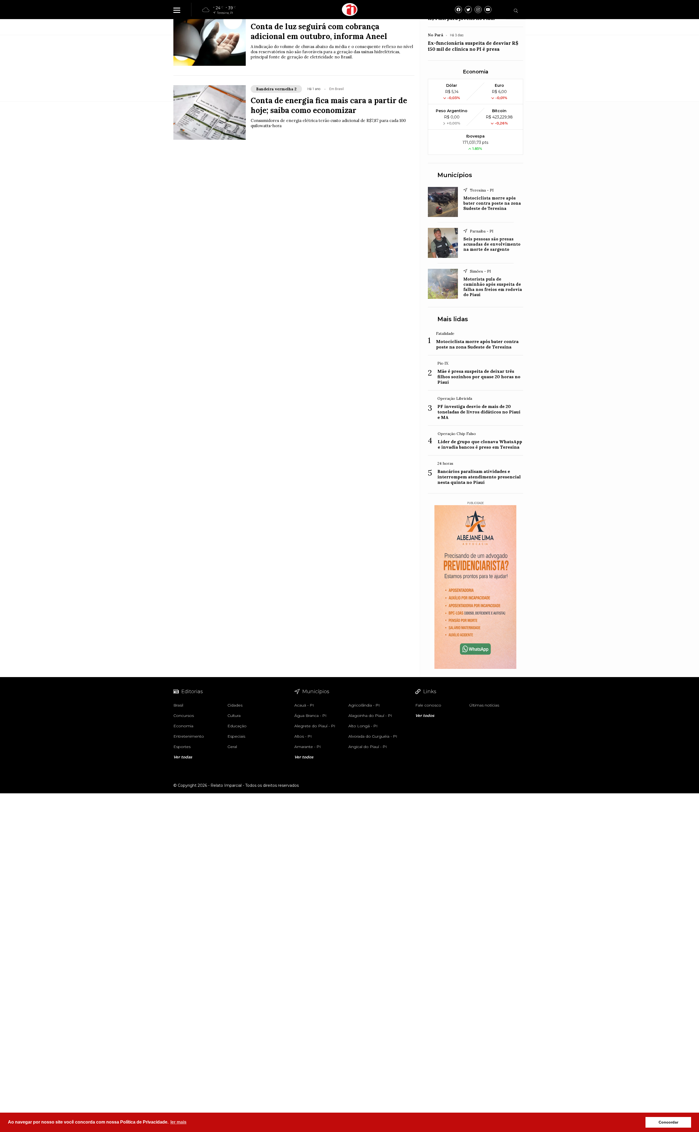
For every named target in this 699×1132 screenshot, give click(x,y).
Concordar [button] (668, 1122)
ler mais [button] (178, 1122)
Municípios (454, 175)
